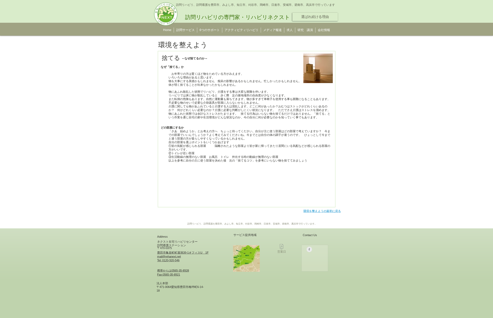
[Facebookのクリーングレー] (309, 249)
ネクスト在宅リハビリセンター (177, 241)
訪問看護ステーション (171, 245)
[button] (305, 30)
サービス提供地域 (245, 234)
